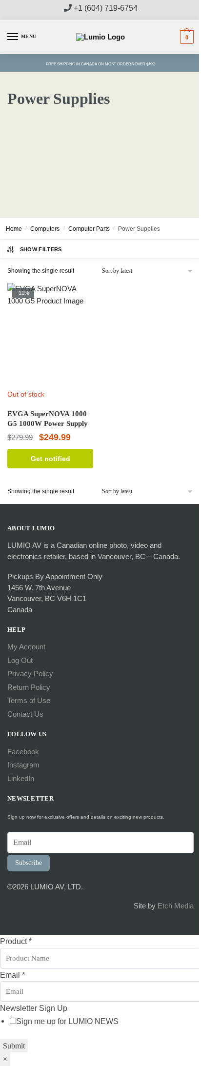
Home (14, 228)
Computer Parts (89, 228)
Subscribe (28, 862)
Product (16, 941)
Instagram (23, 765)
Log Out (20, 660)
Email (12, 974)
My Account (26, 647)
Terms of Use (28, 700)
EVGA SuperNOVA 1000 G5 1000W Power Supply (47, 418)
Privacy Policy (30, 673)
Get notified (50, 459)
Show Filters (41, 249)
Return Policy (28, 687)
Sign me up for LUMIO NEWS (67, 1021)
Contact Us (25, 714)
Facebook (23, 751)
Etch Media (176, 906)
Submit (14, 1046)
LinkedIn (20, 778)
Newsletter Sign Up (33, 1008)
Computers (45, 228)
